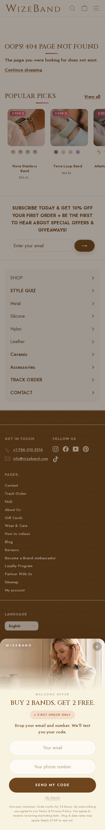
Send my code (52, 785)
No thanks (52, 797)
